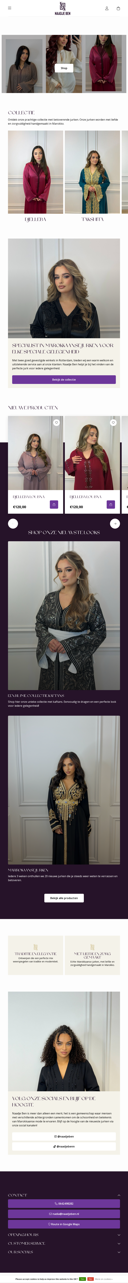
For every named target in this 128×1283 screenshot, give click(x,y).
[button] (13, 524)
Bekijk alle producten (64, 898)
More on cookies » (103, 1279)
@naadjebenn (66, 1146)
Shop (64, 68)
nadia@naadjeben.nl (66, 1214)
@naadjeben (66, 1136)
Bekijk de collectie (64, 379)
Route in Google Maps (65, 1224)
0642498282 (65, 1203)
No (90, 1279)
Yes (82, 1279)
